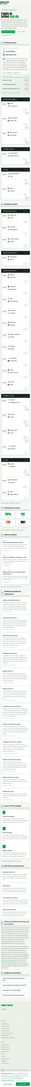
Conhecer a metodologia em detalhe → (11, 860)
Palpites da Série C (8, 671)
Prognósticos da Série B (10, 618)
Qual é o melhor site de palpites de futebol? (15, 985)
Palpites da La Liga (8, 791)
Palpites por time (5, 1028)
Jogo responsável (5, 1058)
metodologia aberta (6, 941)
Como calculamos (5, 1044)
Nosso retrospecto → (7, 35)
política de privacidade (18, 1078)
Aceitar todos (23, 1084)
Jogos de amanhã (5, 1026)
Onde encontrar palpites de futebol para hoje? (14, 979)
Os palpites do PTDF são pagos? (12, 990)
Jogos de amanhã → (21, 31)
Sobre (2, 1054)
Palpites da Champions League (11, 724)
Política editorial (5, 1047)
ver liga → (26, 99)
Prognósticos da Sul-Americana (12, 706)
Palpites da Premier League (10, 777)
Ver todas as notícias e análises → (11, 586)
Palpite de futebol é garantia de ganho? (14, 995)
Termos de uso (4, 1063)
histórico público (20, 943)
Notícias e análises (5, 1030)
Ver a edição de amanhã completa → (11, 502)
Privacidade (4, 1061)
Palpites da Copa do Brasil (10, 635)
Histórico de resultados (7, 1033)
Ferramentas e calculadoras (7, 1037)
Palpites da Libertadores (10, 653)
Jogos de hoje (4, 1023)
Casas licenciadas (5, 1049)
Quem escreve (4, 1051)
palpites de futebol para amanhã (10, 960)
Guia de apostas (5, 1035)
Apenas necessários (8, 1084)
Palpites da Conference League (12, 759)
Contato (3, 1056)
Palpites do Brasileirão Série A (11, 600)
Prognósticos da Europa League (12, 742)
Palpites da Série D (8, 688)
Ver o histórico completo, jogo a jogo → (13, 529)
